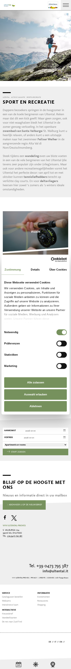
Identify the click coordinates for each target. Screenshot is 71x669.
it (55, 642)
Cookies (50, 578)
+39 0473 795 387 (14, 536)
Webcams (6, 601)
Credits (42, 578)
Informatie (43, 593)
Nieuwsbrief (7, 614)
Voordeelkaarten (9, 618)
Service (6, 593)
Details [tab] (35, 269)
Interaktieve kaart (10, 605)
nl (67, 642)
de (50, 642)
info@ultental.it (55, 571)
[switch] (61, 343)
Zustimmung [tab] (13, 269)
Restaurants (42, 601)
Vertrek (8, 437)
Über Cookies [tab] (58, 269)
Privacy (34, 578)
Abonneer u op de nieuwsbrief (25, 505)
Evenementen (43, 597)
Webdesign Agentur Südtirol (7, 642)
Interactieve (9, 610)
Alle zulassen (35, 382)
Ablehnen (35, 406)
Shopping (41, 605)
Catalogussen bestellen (12, 597)
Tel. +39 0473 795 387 (48, 566)
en (61, 642)
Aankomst (10, 430)
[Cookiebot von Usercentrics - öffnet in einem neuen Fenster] (51, 259)
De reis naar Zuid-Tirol (12, 622)
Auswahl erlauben (35, 394)
